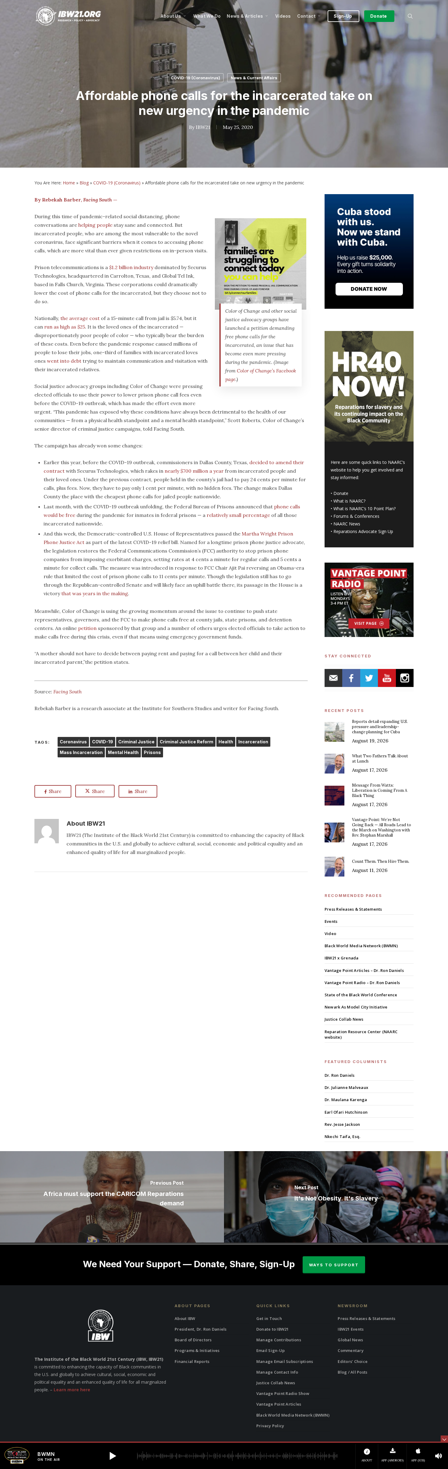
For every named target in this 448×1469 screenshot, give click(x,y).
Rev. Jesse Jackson (342, 1124)
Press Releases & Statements (353, 909)
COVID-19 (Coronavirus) (195, 77)
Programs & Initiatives (197, 1350)
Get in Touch (269, 1318)
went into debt (64, 361)
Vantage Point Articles (278, 1404)
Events (331, 921)
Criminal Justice (136, 741)
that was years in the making (94, 593)
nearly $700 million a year (194, 471)
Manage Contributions (278, 1340)
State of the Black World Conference (361, 995)
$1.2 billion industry (131, 267)
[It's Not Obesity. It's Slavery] (336, 1197)
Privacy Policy (270, 1425)
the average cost (79, 318)
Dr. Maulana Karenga (346, 1099)
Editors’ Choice (353, 1361)
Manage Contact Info (277, 1372)
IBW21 (203, 127)
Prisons (152, 752)
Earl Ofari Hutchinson (346, 1112)
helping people (95, 225)
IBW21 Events (351, 1329)
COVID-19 (102, 741)
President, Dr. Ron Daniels (201, 1329)
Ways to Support (334, 1264)
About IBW (185, 1318)
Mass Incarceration (81, 752)
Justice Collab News (344, 1019)
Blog (84, 183)
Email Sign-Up (270, 1350)
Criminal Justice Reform (186, 741)
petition (87, 628)
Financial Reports (192, 1361)
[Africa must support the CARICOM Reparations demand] (112, 1197)
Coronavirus (73, 741)
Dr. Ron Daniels (340, 1075)
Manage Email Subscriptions (284, 1361)
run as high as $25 (64, 327)
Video (330, 933)
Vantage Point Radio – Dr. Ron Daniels (362, 982)
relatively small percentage (238, 515)
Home (69, 183)
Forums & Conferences (356, 516)
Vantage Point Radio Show (282, 1393)
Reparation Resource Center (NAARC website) (361, 1034)
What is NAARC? (349, 501)
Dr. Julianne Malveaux (346, 1087)
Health (226, 741)
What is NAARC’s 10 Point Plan (363, 508)
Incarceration (253, 741)
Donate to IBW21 (272, 1329)
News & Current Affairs (254, 77)
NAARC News (346, 524)
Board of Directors (193, 1340)
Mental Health (123, 752)
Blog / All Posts (352, 1372)
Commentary (351, 1350)
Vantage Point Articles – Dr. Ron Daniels (364, 970)
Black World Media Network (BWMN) (361, 945)
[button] (113, 1456)
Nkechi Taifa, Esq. (343, 1136)
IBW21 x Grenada (342, 958)
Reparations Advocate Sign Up (363, 531)
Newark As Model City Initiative (356, 1007)
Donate (340, 493)
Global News (350, 1340)
